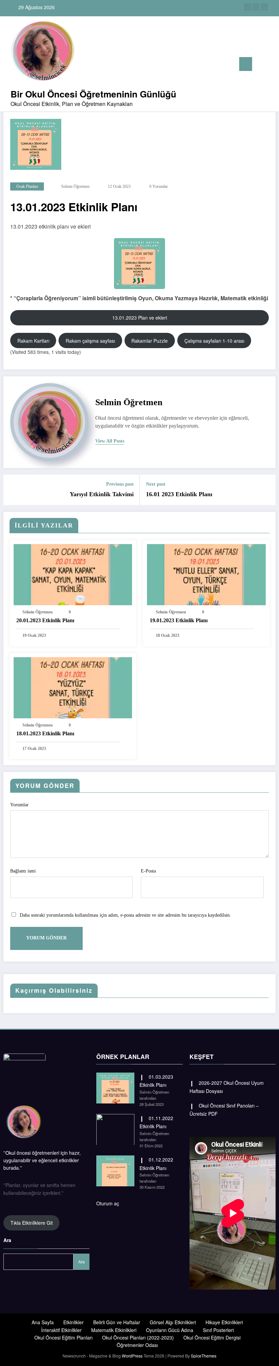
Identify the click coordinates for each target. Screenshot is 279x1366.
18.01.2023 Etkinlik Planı (45, 733)
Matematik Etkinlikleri (113, 1330)
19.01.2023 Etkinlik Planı (179, 620)
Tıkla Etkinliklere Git (32, 1222)
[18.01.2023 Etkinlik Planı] (73, 686)
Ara (7, 1240)
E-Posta (148, 871)
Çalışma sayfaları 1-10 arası (214, 340)
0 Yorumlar (158, 186)
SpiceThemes (203, 1356)
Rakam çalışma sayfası (90, 340)
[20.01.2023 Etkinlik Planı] (73, 573)
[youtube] (264, 7)
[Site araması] (260, 65)
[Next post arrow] (266, 490)
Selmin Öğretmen (75, 186)
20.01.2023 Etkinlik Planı (45, 620)
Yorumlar (19, 804)
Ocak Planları (27, 186)
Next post (155, 484)
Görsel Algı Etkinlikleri (173, 1322)
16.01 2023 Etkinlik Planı (179, 494)
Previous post (120, 484)
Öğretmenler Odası (137, 1345)
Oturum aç (107, 1203)
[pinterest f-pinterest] (255, 7)
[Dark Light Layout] (271, 64)
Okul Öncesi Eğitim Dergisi (212, 1337)
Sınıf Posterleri (218, 1330)
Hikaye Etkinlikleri (224, 1322)
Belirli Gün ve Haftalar (116, 1322)
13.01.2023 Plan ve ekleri (139, 317)
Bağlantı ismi (23, 871)
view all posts (109, 441)
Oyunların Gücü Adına (169, 1330)
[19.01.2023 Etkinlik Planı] (206, 573)
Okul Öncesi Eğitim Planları (63, 1337)
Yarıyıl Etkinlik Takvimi (102, 494)
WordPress (132, 1356)
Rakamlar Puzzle (149, 340)
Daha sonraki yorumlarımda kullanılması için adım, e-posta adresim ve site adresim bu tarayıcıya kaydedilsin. (125, 915)
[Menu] (245, 64)
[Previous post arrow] (12, 490)
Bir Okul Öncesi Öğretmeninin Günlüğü (93, 93)
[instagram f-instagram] (247, 7)
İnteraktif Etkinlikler (61, 1330)
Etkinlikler (73, 1322)
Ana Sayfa (43, 1322)
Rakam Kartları (33, 340)
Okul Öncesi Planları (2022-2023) (138, 1337)
